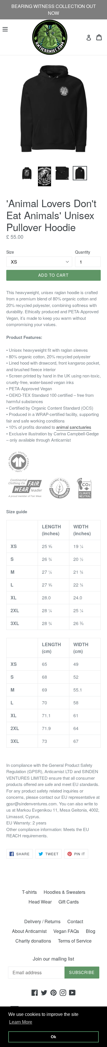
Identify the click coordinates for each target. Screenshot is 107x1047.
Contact (75, 921)
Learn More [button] (20, 1022)
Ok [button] (53, 1036)
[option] (27, 173)
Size (10, 252)
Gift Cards (68, 901)
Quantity (82, 252)
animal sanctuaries (73, 427)
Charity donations (33, 940)
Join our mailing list (53, 958)
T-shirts (29, 892)
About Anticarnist (29, 931)
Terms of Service (75, 940)
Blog (90, 931)
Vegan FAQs (66, 931)
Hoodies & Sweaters (64, 892)
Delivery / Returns (42, 921)
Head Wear (40, 901)
